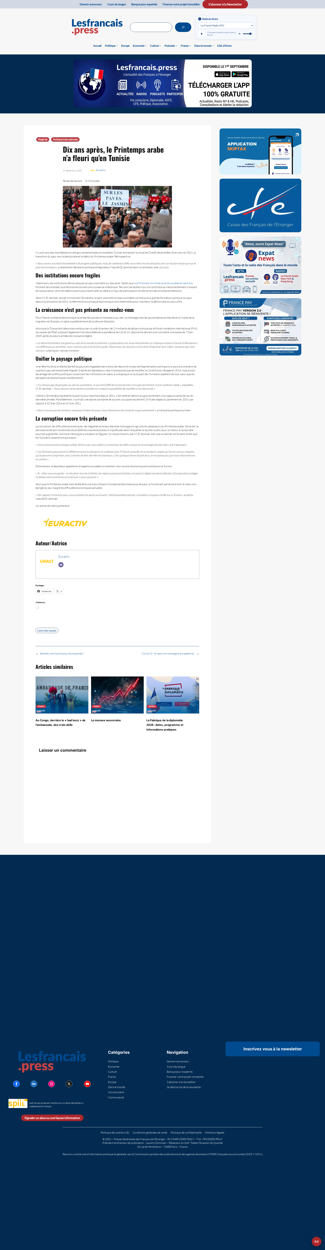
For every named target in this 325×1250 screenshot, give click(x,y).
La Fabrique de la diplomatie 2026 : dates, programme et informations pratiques (164, 725)
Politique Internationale (65, 139)
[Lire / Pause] (201, 33)
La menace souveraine (106, 720)
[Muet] (240, 34)
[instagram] (51, 1084)
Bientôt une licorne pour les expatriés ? (62, 653)
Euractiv (101, 170)
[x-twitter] (69, 1084)
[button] (316, 1241)
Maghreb (42, 139)
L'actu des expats (47, 630)
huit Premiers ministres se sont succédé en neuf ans (163, 283)
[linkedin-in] (34, 1084)
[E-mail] (60, 564)
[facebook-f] (16, 1084)
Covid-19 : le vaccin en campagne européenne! (168, 653)
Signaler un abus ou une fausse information (52, 1118)
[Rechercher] (183, 27)
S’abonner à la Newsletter (225, 4)
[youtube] (87, 1084)
